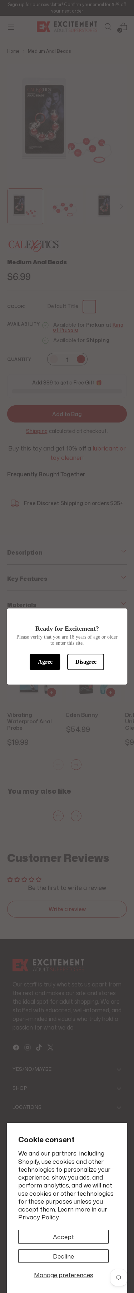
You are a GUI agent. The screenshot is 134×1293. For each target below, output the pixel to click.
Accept (63, 1236)
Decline (63, 1256)
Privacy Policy (38, 1217)
